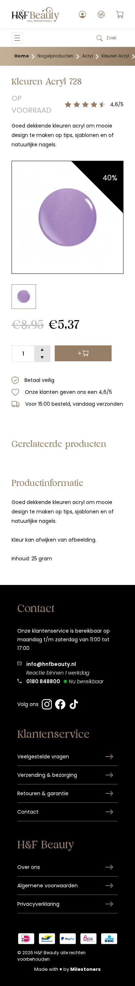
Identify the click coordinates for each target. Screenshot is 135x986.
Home (21, 56)
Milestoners (85, 969)
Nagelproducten (55, 56)
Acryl (87, 56)
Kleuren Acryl (115, 56)
